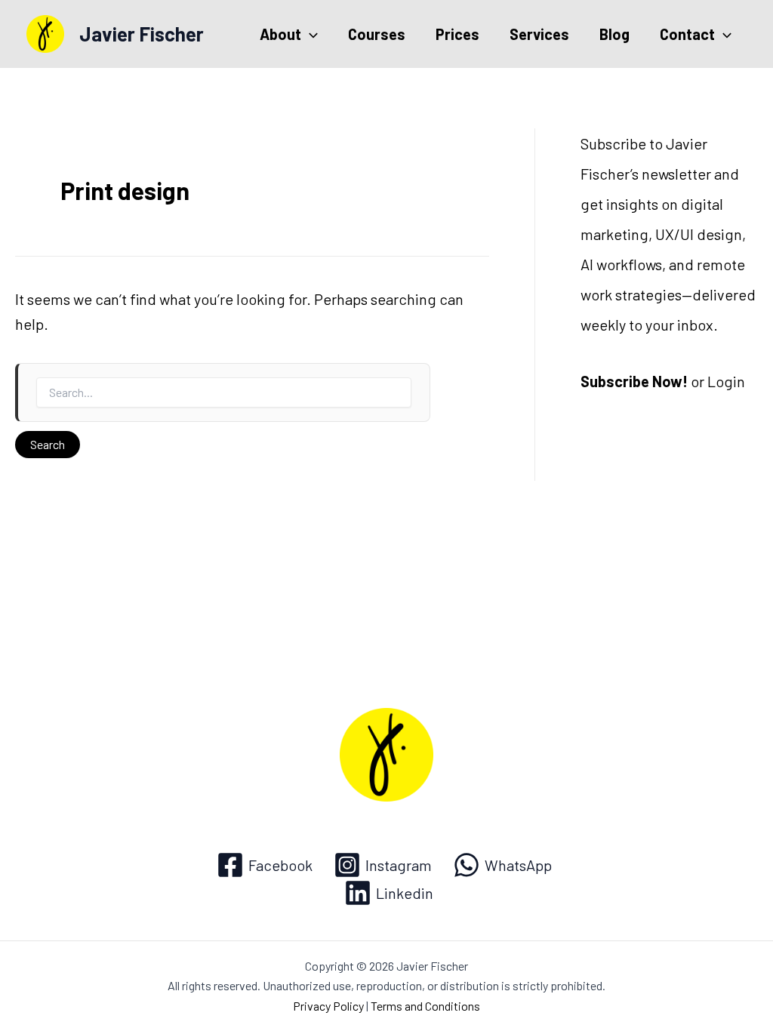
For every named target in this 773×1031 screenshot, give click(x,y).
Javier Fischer (141, 33)
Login (726, 381)
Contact (687, 34)
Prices (457, 34)
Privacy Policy (328, 1006)
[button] (309, 34)
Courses (376, 34)
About (280, 34)
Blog (614, 34)
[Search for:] (222, 392)
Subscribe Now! (634, 381)
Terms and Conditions (425, 1006)
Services (539, 34)
